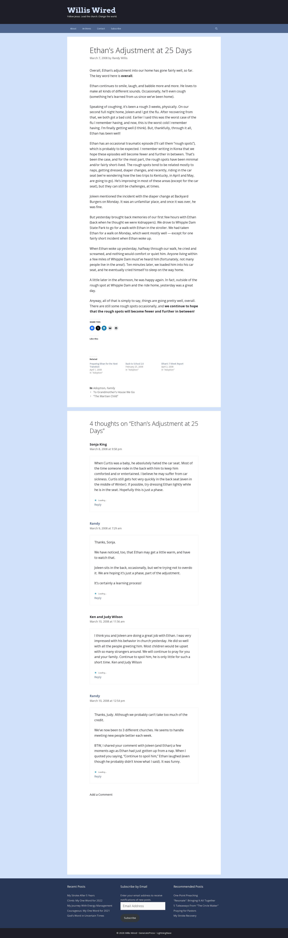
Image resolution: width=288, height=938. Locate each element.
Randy (95, 523)
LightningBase (164, 932)
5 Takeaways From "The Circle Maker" (196, 905)
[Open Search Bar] (216, 28)
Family (111, 388)
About (73, 28)
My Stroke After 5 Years (81, 895)
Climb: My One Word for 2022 (84, 900)
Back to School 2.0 (135, 363)
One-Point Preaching (186, 895)
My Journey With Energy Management (89, 905)
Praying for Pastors (185, 910)
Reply (97, 504)
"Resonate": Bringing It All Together (194, 900)
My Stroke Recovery (185, 915)
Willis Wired (91, 10)
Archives (86, 28)
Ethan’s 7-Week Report (172, 363)
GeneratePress (147, 932)
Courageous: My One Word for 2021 (88, 910)
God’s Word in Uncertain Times (85, 915)
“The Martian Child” (105, 396)
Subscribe (116, 28)
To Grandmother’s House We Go (114, 392)
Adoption (99, 388)
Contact (101, 28)
